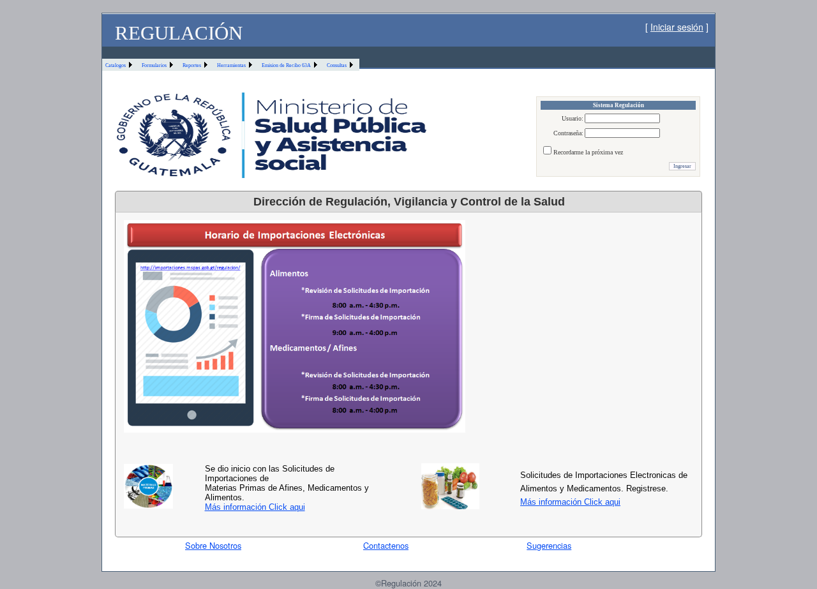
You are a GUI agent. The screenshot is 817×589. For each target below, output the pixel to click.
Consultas (337, 65)
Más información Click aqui (255, 507)
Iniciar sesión (676, 26)
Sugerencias (549, 545)
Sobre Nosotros (213, 545)
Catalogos (115, 65)
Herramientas (231, 65)
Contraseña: (568, 133)
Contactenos (385, 545)
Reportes (192, 65)
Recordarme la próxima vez (588, 152)
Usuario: (572, 118)
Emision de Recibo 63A (286, 65)
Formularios (154, 65)
